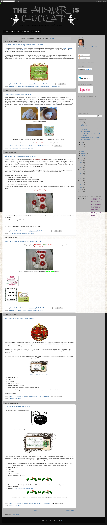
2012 (81, 187)
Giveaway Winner (44, 86)
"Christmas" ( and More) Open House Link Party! (21, 156)
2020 (81, 169)
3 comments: (49, 84)
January (83, 155)
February (83, 153)
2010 (81, 191)
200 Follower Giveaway (15, 148)
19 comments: (45, 231)
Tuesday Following (27, 310)
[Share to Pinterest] (65, 84)
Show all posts (54, 38)
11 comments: (47, 503)
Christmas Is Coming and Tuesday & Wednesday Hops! (23, 241)
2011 (81, 189)
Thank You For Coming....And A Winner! (18, 94)
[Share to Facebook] (63, 84)
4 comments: (45, 145)
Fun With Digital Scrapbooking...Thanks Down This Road (24, 45)
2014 (81, 182)
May (82, 146)
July (82, 142)
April (82, 149)
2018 (81, 173)
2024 (81, 160)
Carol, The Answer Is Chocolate (88, 46)
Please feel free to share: (39, 375)
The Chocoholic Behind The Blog (20, 31)
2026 (81, 122)
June (82, 144)
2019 (81, 171)
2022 (81, 165)
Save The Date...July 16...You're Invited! (18, 406)
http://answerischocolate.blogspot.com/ (22, 488)
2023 (81, 163)
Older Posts (70, 511)
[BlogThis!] (60, 84)
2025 (81, 158)
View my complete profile (84, 49)
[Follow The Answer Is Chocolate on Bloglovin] (85, 70)
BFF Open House (85, 125)
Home (6, 31)
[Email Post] (55, 84)
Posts (81, 55)
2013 (81, 185)
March (83, 151)
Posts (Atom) (15, 514)
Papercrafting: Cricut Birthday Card (90, 137)
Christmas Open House (15, 86)
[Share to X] (62, 84)
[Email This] (58, 84)
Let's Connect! (36, 31)
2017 (81, 176)
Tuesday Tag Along (37, 310)
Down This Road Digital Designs (30, 86)
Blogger (63, 520)
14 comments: (46, 308)
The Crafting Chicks (25, 50)
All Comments (83, 58)
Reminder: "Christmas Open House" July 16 (19, 318)
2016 (81, 178)
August (83, 124)
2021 (81, 167)
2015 (81, 180)
